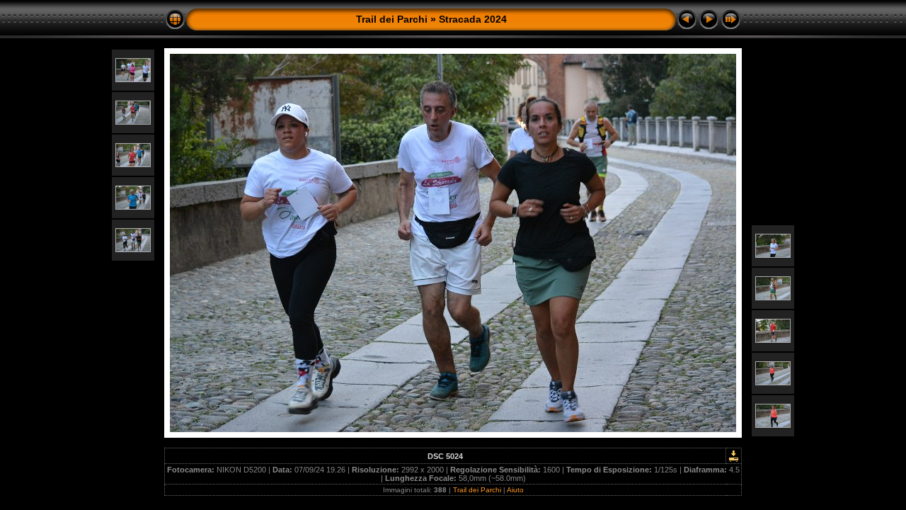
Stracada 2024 (473, 19)
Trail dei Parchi (392, 19)
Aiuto (515, 490)
